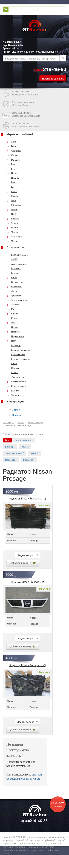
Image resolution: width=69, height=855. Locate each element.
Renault (15, 218)
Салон (14, 363)
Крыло (14, 313)
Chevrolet (16, 150)
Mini (13, 200)
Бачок (14, 277)
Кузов (14, 318)
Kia (13, 187)
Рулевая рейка (18, 354)
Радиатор (16, 345)
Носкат (14, 327)
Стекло (14, 372)
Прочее (15, 340)
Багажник (16, 268)
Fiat (13, 164)
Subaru (14, 223)
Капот (14, 309)
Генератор (16, 286)
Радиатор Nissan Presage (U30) (27, 498)
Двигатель (16, 295)
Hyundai (15, 178)
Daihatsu (15, 159)
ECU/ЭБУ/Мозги (19, 255)
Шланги (15, 390)
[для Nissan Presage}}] (27, 516)
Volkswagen (17, 236)
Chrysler (15, 155)
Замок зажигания (19, 300)
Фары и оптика (18, 381)
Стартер (15, 368)
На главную (8, 422)
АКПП (14, 259)
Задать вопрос (26, 555)
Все (7, 440)
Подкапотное (17, 336)
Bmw (13, 146)
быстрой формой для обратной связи (24, 776)
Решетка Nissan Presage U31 (27, 582)
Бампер (14, 273)
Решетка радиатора (20, 350)
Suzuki (14, 227)
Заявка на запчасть (53, 78)
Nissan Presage (35, 422)
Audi (13, 141)
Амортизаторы (18, 264)
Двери (14, 291)
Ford (13, 168)
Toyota (14, 232)
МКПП (14, 322)
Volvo (14, 241)
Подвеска (16, 331)
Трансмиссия (17, 377)
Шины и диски (18, 386)
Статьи (16, 409)
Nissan (14, 209)
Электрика (16, 395)
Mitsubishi (16, 205)
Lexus (14, 191)
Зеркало (15, 304)
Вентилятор (17, 282)
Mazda (14, 196)
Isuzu (13, 182)
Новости (17, 415)
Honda (14, 173)
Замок (25, 446)
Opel (13, 214)
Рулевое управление (21, 359)
